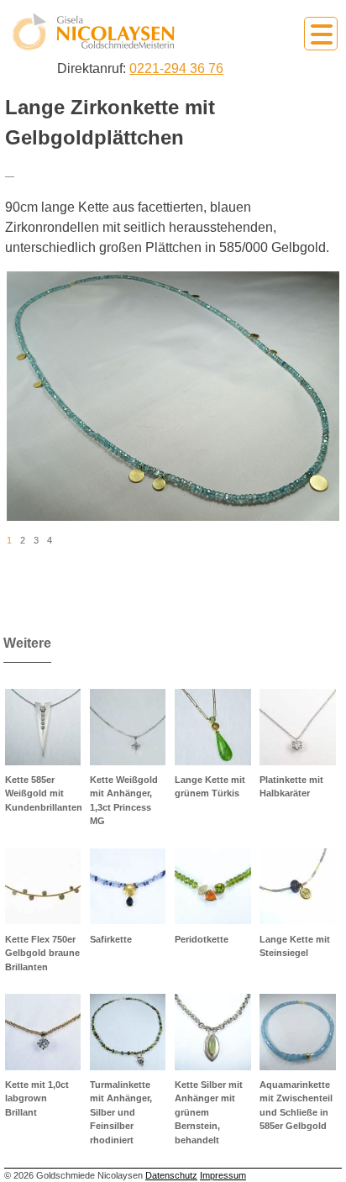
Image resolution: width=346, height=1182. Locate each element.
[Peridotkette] (213, 886)
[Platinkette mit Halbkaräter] (298, 727)
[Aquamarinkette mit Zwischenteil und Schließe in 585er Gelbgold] (298, 1032)
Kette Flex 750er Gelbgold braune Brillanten (42, 953)
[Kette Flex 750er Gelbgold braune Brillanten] (43, 886)
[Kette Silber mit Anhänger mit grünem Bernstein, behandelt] (213, 1032)
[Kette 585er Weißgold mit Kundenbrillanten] (43, 727)
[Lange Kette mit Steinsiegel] (298, 886)
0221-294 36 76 (176, 68)
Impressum (223, 1175)
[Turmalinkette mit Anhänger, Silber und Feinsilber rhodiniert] (128, 1032)
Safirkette (111, 939)
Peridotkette (201, 939)
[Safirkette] (128, 886)
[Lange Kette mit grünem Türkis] (213, 727)
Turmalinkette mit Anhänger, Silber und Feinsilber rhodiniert (121, 1112)
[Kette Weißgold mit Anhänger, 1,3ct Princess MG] (128, 727)
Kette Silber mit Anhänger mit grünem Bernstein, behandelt (209, 1112)
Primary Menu (321, 33)
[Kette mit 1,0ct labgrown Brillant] (43, 1032)
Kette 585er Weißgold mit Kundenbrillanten (43, 793)
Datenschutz (171, 1175)
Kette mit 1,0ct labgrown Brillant (37, 1098)
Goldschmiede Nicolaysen (94, 32)
